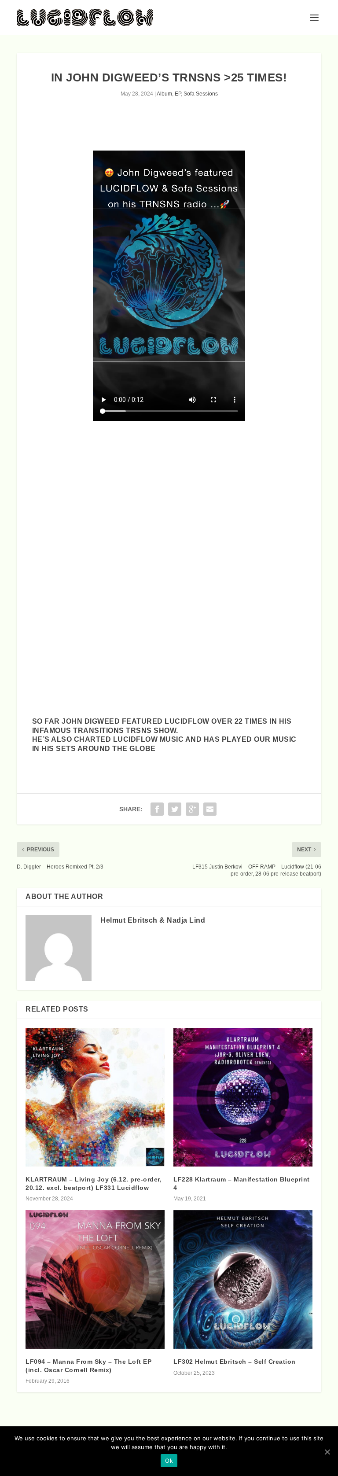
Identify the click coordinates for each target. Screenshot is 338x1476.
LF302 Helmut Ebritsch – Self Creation (234, 1361)
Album (164, 94)
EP (178, 94)
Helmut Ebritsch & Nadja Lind (152, 920)
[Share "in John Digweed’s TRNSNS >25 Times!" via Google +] (192, 809)
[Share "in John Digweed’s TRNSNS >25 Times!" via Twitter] (175, 809)
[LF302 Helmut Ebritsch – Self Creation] (242, 1279)
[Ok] (327, 1451)
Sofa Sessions (201, 94)
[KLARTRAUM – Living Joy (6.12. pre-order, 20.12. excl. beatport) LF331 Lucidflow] (95, 1097)
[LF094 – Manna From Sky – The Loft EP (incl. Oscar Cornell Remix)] (95, 1279)
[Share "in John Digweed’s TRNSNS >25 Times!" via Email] (210, 809)
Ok (169, 1460)
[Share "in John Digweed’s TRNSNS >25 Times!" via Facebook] (157, 809)
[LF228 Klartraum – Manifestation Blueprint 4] (242, 1097)
